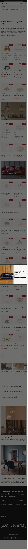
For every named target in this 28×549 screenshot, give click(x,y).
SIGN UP (20, 277)
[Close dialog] (26, 265)
